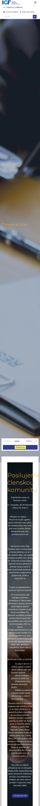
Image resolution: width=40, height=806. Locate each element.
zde (28, 516)
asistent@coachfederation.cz (19, 537)
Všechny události (14, 7)
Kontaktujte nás (20, 796)
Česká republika (28, 12)
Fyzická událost (12, 12)
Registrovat (20, 447)
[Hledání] (35, 17)
